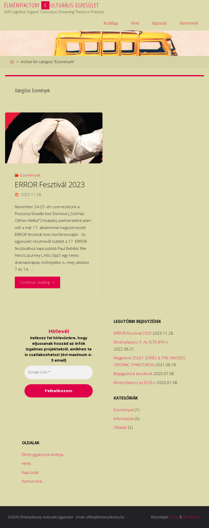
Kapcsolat (159, 23)
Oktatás (120, 427)
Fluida (173, 517)
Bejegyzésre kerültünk (133, 373)
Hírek (135, 23)
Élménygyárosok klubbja (42, 454)
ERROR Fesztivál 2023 (50, 184)
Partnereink (189, 23)
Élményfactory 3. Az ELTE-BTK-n (141, 342)
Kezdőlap (111, 23)
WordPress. (192, 517)
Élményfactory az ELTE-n (135, 382)
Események (30, 175)
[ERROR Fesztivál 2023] (53, 137)
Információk (124, 418)
